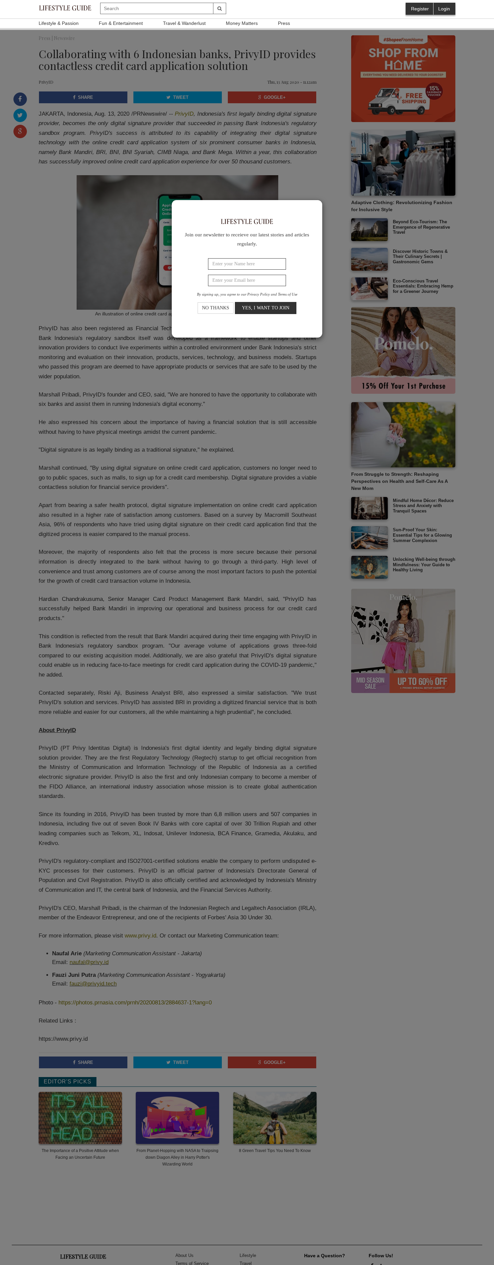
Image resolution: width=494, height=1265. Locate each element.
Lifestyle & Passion (59, 23)
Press (284, 23)
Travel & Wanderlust (184, 23)
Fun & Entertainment (121, 23)
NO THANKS (215, 308)
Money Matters (242, 23)
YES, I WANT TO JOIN (265, 308)
